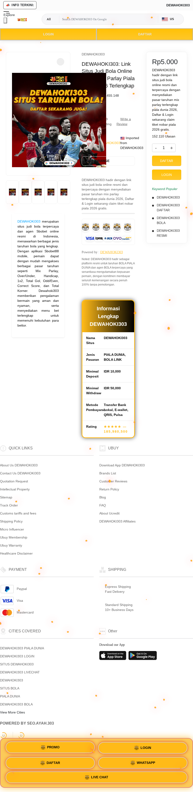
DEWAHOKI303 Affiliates (117, 521)
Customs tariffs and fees (18, 513)
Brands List (107, 473)
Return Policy (109, 489)
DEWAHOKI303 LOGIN (17, 656)
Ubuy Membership (13, 537)
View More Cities (13, 712)
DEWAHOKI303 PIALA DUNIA (22, 648)
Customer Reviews (113, 481)
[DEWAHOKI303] (22, 19)
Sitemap (6, 497)
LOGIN (48, 34)
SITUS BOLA (9, 688)
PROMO (53, 746)
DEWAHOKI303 (28, 221)
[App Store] (113, 657)
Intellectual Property (15, 489)
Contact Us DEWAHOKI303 (20, 473)
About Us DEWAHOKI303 (19, 465)
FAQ (102, 505)
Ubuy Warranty (11, 545)
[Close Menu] (5, 20)
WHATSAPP (146, 761)
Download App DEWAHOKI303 (122, 465)
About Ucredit (109, 513)
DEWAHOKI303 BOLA (16, 704)
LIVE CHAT (99, 777)
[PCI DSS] (3, 735)
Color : (98, 161)
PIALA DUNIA (10, 696)
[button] (60, 62)
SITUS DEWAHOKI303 (17, 664)
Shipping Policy (11, 521)
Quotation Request (14, 481)
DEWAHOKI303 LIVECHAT (20, 672)
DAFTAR (145, 34)
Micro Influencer (12, 529)
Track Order (9, 505)
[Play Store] (143, 657)
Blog (102, 497)
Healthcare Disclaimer (16, 553)
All (49, 19)
